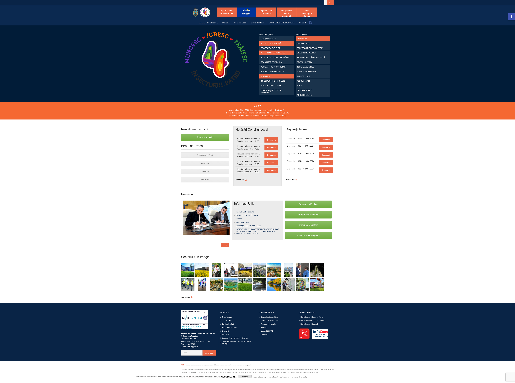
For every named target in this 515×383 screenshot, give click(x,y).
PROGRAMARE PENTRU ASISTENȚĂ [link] (271, 91)
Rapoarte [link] (225, 334)
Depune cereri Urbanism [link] (266, 12)
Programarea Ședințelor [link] (270, 321)
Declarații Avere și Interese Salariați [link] (235, 338)
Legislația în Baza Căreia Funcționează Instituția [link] (236, 343)
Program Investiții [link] (205, 137)
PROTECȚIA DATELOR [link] (271, 48)
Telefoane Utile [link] (242, 222)
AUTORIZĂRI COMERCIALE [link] (273, 53)
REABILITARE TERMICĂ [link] (271, 62)
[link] (511, 16)
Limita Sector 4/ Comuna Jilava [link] (311, 317)
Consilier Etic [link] (227, 321)
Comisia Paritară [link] (228, 324)
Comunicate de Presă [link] (205, 155)
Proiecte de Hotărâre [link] (268, 324)
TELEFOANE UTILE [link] (305, 67)
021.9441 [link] (193, 339)
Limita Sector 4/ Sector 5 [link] (309, 324)
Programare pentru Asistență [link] (286, 13)
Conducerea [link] (212, 23)
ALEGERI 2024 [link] (303, 81)
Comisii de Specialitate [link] (269, 317)
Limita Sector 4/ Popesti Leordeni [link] (312, 321)
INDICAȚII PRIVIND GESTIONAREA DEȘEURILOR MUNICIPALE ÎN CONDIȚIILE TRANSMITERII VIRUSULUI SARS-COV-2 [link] (257, 231)
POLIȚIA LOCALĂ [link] (268, 39)
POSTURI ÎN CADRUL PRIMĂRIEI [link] (275, 57)
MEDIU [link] (300, 86)
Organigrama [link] (227, 317)
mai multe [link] (240, 180)
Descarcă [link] (271, 140)
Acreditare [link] (205, 171)
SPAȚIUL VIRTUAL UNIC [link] (271, 86)
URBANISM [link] (302, 39)
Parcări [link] (239, 219)
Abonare (209, 353)
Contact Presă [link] (205, 180)
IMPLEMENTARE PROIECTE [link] (273, 81)
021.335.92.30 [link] (192, 341)
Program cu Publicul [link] (308, 204)
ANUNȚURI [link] (265, 76)
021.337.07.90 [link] (190, 344)
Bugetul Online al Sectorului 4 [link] (227, 12)
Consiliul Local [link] (240, 23)
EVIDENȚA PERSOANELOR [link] (272, 71)
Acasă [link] (202, 23)
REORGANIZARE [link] (304, 90)
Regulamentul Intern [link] (229, 327)
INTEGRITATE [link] (303, 43)
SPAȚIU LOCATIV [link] (304, 62)
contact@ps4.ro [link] (192, 347)
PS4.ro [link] (183, 365)
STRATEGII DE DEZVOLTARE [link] (310, 48)
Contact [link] (302, 23)
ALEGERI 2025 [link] (303, 76)
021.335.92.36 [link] (204, 341)
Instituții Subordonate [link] (245, 212)
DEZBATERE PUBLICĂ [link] (306, 53)
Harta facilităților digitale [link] (307, 13)
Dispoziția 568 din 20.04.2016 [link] (248, 226)
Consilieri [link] (264, 334)
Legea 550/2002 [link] (267, 331)
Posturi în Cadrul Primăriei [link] (247, 215)
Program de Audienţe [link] (308, 215)
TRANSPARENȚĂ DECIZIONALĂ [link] (311, 57)
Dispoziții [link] (225, 331)
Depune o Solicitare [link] (308, 225)
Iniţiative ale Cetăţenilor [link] (308, 235)
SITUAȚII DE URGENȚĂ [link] (271, 43)
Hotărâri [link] (264, 327)
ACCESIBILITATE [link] (304, 95)
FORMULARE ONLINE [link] (306, 71)
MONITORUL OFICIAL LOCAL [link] (282, 23)
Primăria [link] (225, 23)
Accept (245, 376)
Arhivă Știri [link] (205, 163)
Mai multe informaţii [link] (228, 376)
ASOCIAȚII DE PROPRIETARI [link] (273, 67)
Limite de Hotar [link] (257, 23)
